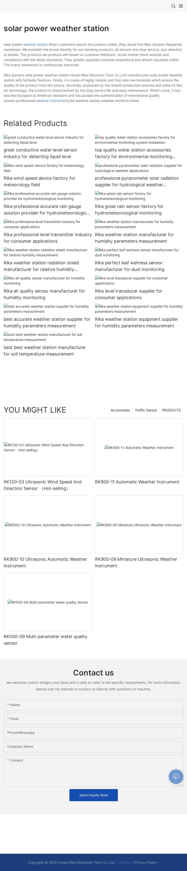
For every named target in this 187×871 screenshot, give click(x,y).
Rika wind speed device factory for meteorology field (39, 181)
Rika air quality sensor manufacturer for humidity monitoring (44, 294)
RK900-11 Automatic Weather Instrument (137, 481)
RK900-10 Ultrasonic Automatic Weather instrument (45, 562)
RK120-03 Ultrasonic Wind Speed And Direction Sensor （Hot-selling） (43, 485)
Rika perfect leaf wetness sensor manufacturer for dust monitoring (129, 266)
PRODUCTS (171, 410)
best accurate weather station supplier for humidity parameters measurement (47, 322)
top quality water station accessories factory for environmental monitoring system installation (133, 153)
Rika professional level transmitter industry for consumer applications (48, 238)
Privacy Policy (146, 862)
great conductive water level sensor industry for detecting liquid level (40, 153)
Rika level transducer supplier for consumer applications (128, 294)
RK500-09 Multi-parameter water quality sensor (45, 640)
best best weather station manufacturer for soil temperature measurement (45, 350)
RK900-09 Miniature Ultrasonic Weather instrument (136, 562)
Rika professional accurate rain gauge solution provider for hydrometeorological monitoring (47, 210)
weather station (35, 44)
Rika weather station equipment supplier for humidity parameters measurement (136, 322)
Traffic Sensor (146, 410)
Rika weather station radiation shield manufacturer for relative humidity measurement (41, 266)
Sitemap (124, 862)
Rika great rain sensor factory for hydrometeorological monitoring (129, 209)
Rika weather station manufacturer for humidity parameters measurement (134, 238)
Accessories (120, 410)
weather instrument (51, 100)
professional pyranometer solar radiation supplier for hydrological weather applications (137, 182)
